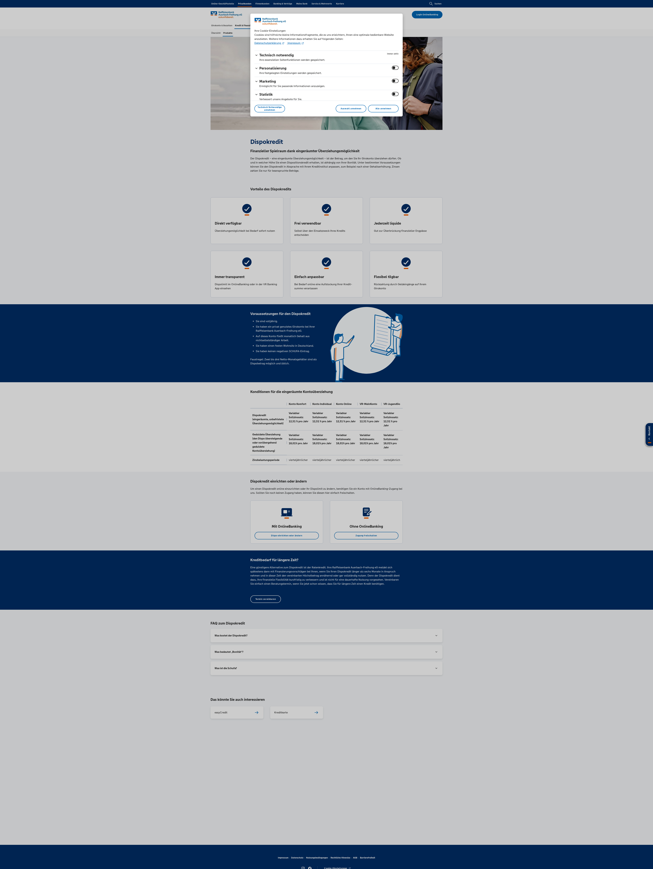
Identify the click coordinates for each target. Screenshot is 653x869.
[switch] (395, 68)
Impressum (294, 43)
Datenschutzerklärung (268, 43)
